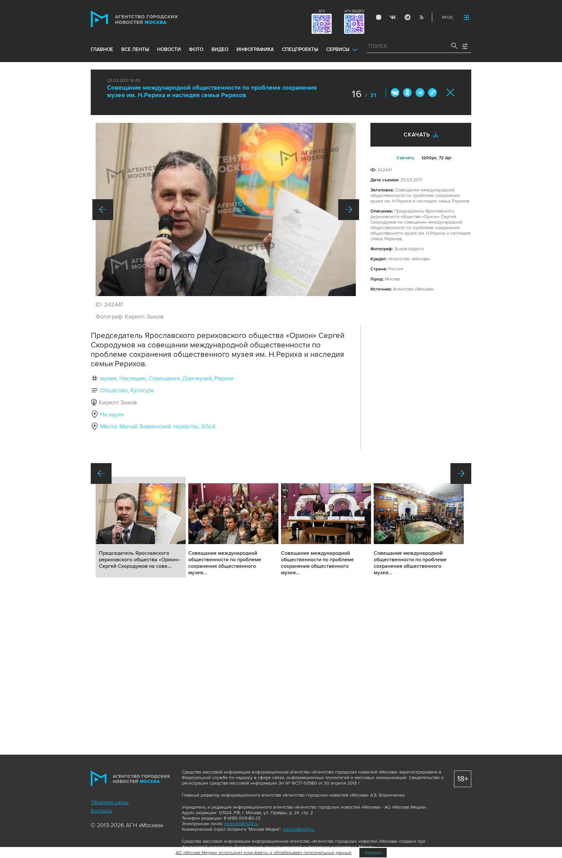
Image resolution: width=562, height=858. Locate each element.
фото (196, 49)
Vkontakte (393, 17)
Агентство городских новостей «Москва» (147, 19)
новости (169, 49)
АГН (321, 11)
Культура (142, 390)
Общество (113, 390)
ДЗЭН (378, 17)
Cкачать (405, 158)
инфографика (255, 49)
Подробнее (141, 527)
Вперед (348, 209)
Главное (102, 49)
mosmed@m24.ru (241, 823)
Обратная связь (109, 802)
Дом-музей (197, 378)
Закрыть (450, 92)
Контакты (101, 811)
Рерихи (224, 378)
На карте (112, 414)
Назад (102, 209)
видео (219, 49)
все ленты (135, 49)
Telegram (407, 17)
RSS (421, 17)
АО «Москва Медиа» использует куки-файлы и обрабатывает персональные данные (264, 852)
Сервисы (337, 49)
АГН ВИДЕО (354, 11)
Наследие (132, 378)
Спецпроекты (300, 49)
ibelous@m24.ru (298, 829)
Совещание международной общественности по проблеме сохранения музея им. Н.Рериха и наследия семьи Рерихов (212, 91)
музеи (108, 378)
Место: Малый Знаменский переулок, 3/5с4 (157, 426)
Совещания (164, 378)
